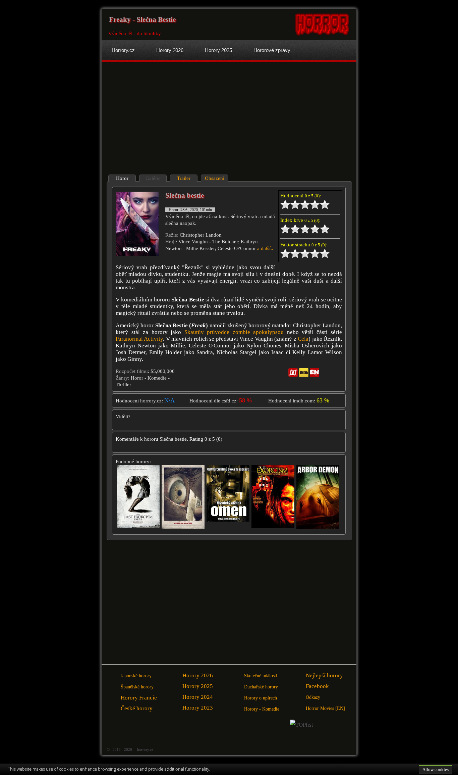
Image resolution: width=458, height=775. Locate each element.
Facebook (317, 686)
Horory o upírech (260, 697)
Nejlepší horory (324, 675)
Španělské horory (137, 686)
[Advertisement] (166, 119)
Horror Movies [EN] (325, 708)
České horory (137, 708)
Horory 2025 (197, 686)
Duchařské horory (261, 686)
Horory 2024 (197, 697)
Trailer (183, 178)
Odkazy (313, 697)
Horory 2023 (197, 708)
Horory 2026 (197, 675)
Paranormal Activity (139, 339)
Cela (303, 339)
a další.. (265, 248)
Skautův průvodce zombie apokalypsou (234, 332)
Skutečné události (260, 675)
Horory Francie (139, 697)
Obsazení (214, 178)
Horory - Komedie (261, 709)
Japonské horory (136, 675)
